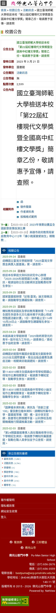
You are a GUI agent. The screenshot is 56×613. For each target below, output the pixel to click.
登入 (3, 517)
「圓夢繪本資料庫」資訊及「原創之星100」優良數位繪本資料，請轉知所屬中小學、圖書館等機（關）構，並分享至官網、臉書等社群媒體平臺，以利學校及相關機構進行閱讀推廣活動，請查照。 (28, 415)
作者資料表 (27, 211)
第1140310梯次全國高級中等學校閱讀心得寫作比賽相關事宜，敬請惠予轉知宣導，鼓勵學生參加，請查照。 (27, 375)
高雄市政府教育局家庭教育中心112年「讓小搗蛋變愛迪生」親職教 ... (28, 236)
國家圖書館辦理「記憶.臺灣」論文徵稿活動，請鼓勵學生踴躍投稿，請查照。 (27, 298)
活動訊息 (12, 463)
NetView (50, 590)
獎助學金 (11, 472)
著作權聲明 (8, 500)
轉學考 (10, 485)
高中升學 (11, 480)
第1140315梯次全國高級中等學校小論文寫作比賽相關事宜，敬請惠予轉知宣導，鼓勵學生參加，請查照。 (27, 393)
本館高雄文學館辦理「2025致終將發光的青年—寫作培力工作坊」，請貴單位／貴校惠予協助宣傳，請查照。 (27, 339)
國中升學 (11, 476)
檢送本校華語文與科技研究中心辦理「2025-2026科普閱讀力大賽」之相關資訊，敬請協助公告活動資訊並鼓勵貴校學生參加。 (27, 281)
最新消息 (12, 459)
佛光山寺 (30, 547)
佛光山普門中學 (41, 586)
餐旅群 (18, 542)
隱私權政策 (8, 505)
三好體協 (41, 542)
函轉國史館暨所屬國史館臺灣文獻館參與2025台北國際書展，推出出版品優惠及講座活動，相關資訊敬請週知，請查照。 (27, 357)
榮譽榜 (9, 467)
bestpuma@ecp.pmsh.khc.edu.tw (35, 573)
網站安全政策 (9, 511)
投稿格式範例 (28, 216)
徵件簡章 (25, 207)
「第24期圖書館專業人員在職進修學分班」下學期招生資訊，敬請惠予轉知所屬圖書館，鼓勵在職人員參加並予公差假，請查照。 (27, 438)
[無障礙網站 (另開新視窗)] (28, 601)
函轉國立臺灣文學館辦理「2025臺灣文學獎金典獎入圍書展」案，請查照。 (27, 262)
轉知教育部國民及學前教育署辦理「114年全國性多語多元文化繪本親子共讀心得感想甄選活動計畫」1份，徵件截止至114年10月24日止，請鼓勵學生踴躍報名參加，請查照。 (28, 318)
